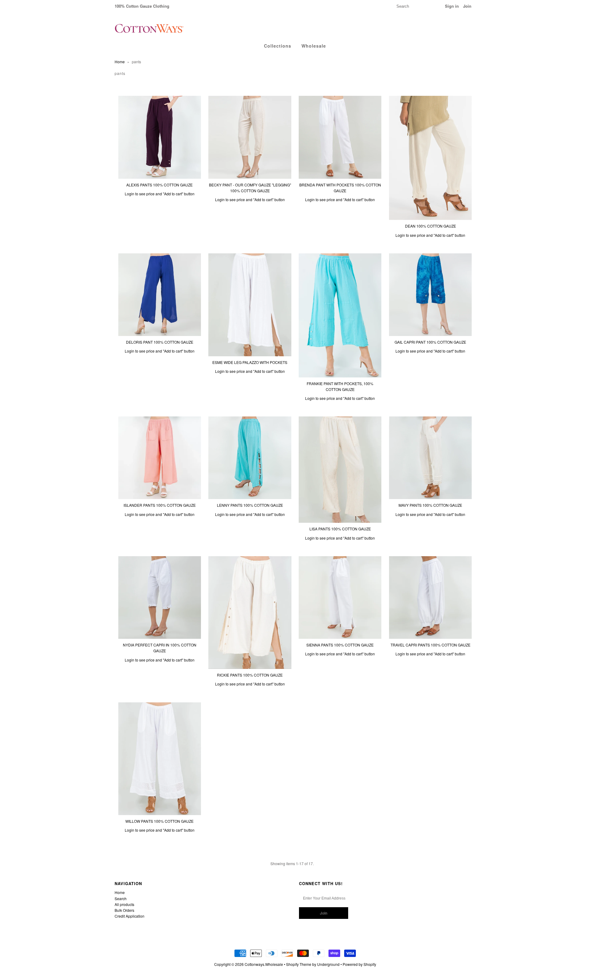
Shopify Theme (298, 964)
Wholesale (313, 46)
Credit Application (129, 916)
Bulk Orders (124, 910)
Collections (277, 46)
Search (121, 898)
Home (120, 61)
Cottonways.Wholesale (264, 964)
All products (124, 904)
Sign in (452, 6)
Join (467, 6)
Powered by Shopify (359, 964)
